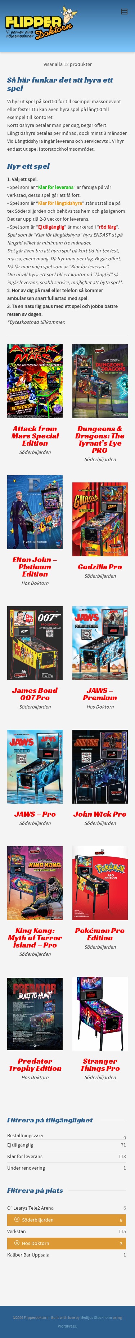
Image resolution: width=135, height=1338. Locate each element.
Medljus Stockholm (96, 1317)
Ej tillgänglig (20, 1145)
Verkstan (16, 1231)
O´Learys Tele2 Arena (30, 1208)
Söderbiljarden (38, 1220)
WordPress (67, 1326)
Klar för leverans (24, 1156)
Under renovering (26, 1168)
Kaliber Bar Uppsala (28, 1255)
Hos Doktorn (35, 1243)
